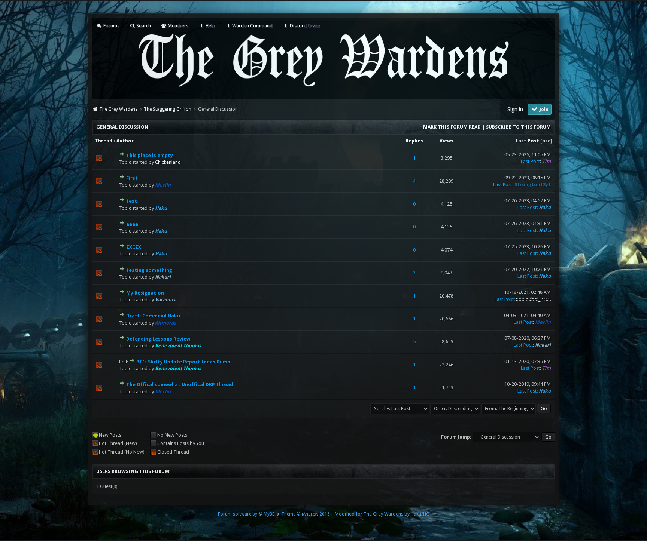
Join (543, 109)
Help (209, 25)
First (132, 178)
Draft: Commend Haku (153, 316)
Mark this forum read (452, 127)
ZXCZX (133, 247)
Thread (103, 141)
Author (125, 141)
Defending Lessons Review (158, 339)
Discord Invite (304, 25)
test (131, 201)
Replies (414, 141)
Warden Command (252, 25)
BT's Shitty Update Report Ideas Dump (183, 362)
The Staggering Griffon (167, 109)
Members (177, 25)
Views (446, 141)
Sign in (515, 109)
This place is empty (149, 155)
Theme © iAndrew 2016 (305, 514)
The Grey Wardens (118, 109)
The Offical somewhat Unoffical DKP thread (179, 384)
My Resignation (145, 293)
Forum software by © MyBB (246, 514)
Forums (110, 25)
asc (546, 141)
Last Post (527, 141)
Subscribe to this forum (518, 127)
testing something (149, 270)
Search (143, 25)
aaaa (132, 224)
